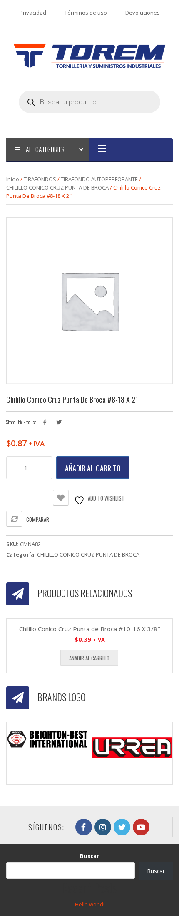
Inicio (12, 179)
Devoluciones (142, 12)
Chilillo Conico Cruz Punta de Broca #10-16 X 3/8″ (89, 629)
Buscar (89, 856)
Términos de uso (86, 12)
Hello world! (89, 904)
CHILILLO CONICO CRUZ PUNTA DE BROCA (57, 187)
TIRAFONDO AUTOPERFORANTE (99, 179)
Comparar (37, 519)
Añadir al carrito (93, 468)
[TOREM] (89, 55)
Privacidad (33, 12)
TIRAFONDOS (40, 179)
